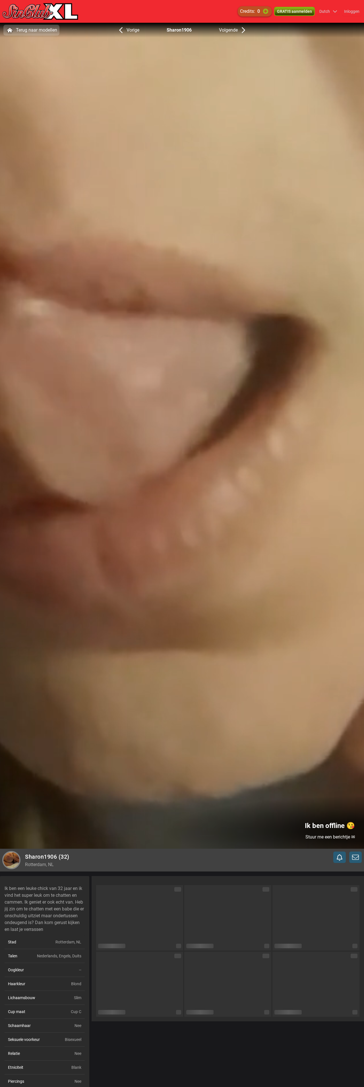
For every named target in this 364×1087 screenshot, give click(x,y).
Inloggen (351, 11)
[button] (328, 11)
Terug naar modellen (36, 30)
